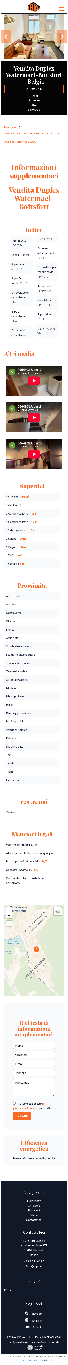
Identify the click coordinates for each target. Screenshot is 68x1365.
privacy (19, 1360)
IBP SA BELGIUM (34, 1240)
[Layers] (58, 911)
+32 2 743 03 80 (34, 1261)
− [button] (9, 915)
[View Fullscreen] (9, 923)
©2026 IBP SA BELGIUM (23, 1337)
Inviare (22, 1116)
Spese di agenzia (23, 1342)
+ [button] (9, 910)
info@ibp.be (34, 1266)
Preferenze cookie (47, 1342)
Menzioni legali (51, 1336)
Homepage (10, 126)
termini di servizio (34, 1360)
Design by (38, 1347)
